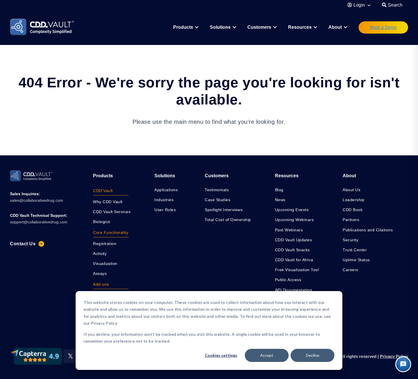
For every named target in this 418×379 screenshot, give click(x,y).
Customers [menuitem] (259, 27)
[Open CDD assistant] (403, 364)
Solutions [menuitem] (220, 27)
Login (359, 5)
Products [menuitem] (103, 175)
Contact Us (23, 243)
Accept (266, 355)
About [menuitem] (335, 27)
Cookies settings (221, 355)
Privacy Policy (394, 356)
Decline (312, 355)
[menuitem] (185, 27)
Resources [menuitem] (300, 27)
